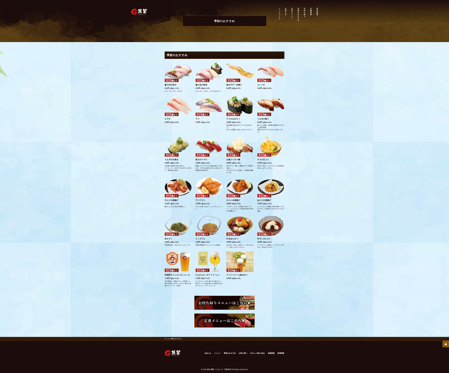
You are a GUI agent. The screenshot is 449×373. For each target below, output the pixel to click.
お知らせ (285, 12)
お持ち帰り (304, 13)
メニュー (217, 353)
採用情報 (317, 12)
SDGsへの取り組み (257, 353)
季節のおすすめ (298, 15)
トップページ (279, 14)
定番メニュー (292, 14)
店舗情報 (311, 12)
